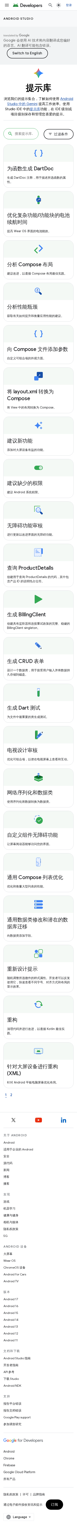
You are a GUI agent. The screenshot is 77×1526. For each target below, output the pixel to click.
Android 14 (10, 1320)
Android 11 (10, 1340)
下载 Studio (11, 1379)
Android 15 (10, 1313)
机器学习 (9, 1208)
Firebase (9, 1465)
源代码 (7, 1163)
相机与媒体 (10, 1222)
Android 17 (10, 1299)
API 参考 (8, 1372)
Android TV (11, 1281)
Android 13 (10, 1326)
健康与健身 (10, 1215)
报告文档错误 (12, 1410)
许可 (26, 1494)
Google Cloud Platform (19, 1472)
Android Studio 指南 (17, 1358)
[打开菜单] (7, 5)
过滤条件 (58, 134)
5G (5, 1236)
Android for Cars (14, 1274)
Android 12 (10, 1333)
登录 (69, 5)
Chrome (8, 1458)
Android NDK (12, 1386)
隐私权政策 (10, 1229)
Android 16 (10, 1306)
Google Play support (17, 1417)
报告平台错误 (12, 1404)
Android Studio (18, 19)
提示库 (35, 109)
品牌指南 (39, 1494)
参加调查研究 (12, 1424)
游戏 (6, 1202)
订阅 (54, 1504)
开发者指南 (10, 1365)
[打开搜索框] (50, 5)
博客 (6, 1177)
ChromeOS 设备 (14, 1267)
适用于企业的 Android (18, 1149)
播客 (6, 1184)
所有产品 (9, 1479)
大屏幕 (7, 1254)
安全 (6, 1156)
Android (9, 1142)
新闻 (6, 1170)
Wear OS (9, 1261)
